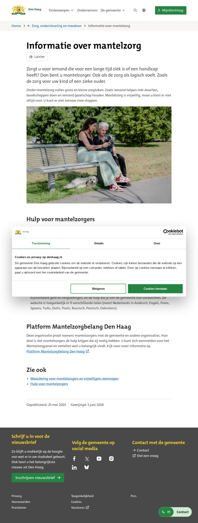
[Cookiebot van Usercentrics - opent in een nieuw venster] (166, 232)
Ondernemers (87, 10)
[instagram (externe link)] (111, 459)
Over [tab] (157, 243)
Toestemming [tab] (41, 243)
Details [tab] (99, 243)
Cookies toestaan (155, 288)
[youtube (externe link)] (99, 459)
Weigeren (98, 288)
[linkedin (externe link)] (74, 468)
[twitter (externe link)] (86, 459)
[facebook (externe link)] (74, 459)
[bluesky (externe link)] (86, 468)
